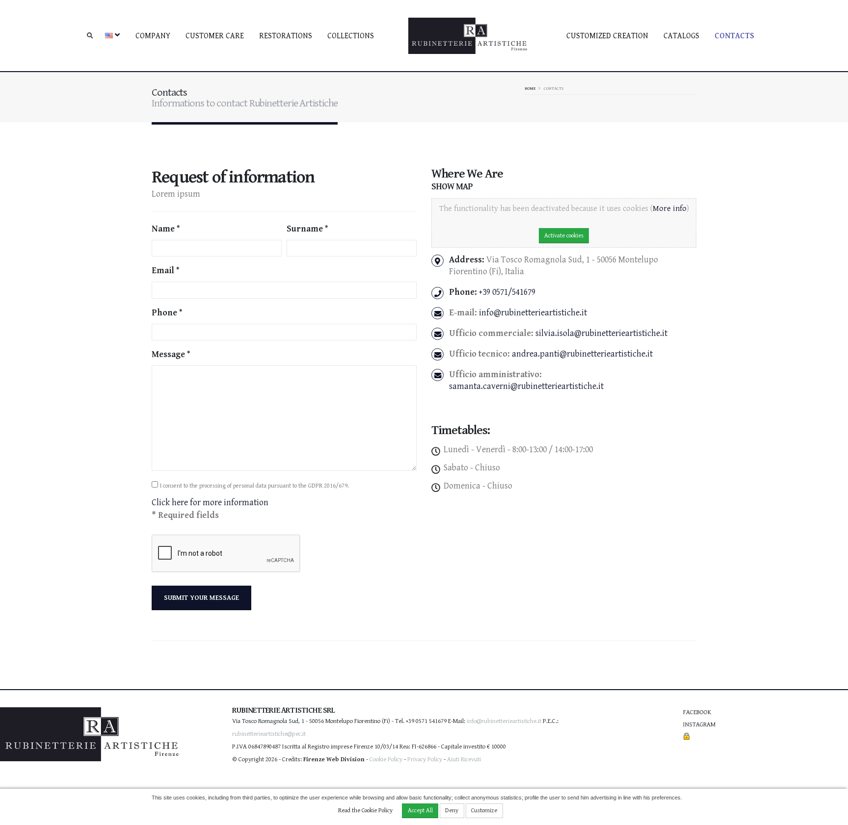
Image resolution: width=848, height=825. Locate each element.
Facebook (697, 712)
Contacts (734, 36)
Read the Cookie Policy (365, 810)
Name (163, 229)
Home (530, 88)
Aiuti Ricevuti (464, 759)
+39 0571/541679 (507, 292)
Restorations (285, 36)
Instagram (699, 724)
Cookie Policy (386, 759)
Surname (305, 229)
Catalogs (681, 36)
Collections (350, 36)
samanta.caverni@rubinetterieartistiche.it (526, 386)
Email (163, 270)
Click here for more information (210, 502)
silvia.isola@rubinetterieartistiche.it (601, 333)
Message (168, 354)
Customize (484, 810)
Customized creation (607, 36)
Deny (451, 810)
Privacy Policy (424, 759)
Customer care (215, 36)
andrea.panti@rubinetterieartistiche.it (582, 354)
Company (152, 36)
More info (670, 208)
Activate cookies (563, 235)
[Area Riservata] (686, 737)
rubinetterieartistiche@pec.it (269, 734)
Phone (164, 313)
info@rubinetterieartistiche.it (533, 313)
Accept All (420, 810)
